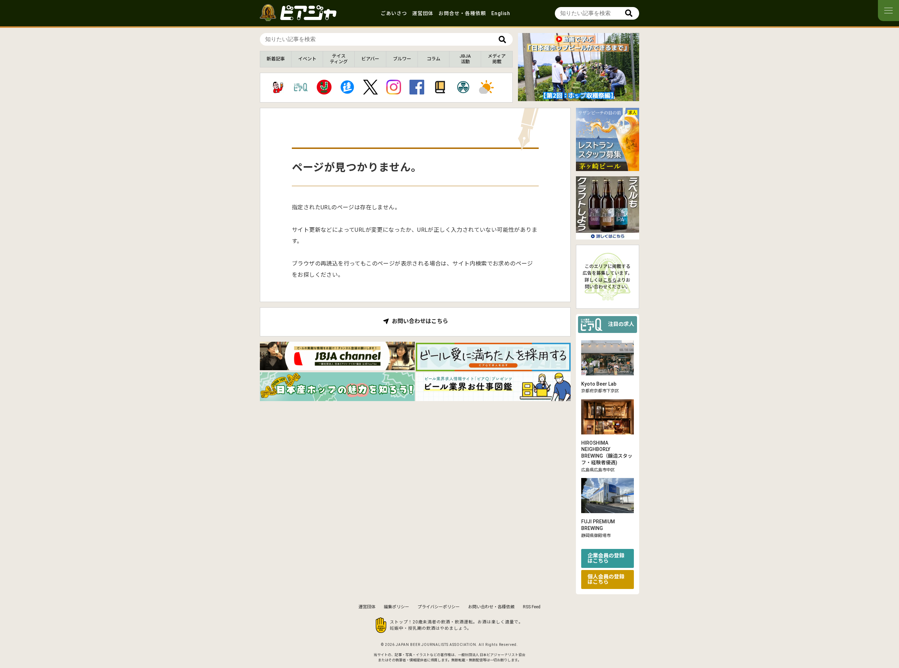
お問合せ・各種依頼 (462, 13)
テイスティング (339, 58)
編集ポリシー (396, 607)
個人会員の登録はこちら (606, 579)
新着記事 (276, 58)
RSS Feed (531, 607)
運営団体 (422, 13)
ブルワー (402, 58)
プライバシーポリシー (439, 607)
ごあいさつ (394, 13)
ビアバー (370, 58)
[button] (573, 95)
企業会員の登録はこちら (606, 558)
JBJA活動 (465, 58)
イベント (307, 58)
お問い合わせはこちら (420, 321)
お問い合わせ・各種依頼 (491, 607)
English (500, 13)
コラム (433, 58)
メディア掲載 (497, 58)
